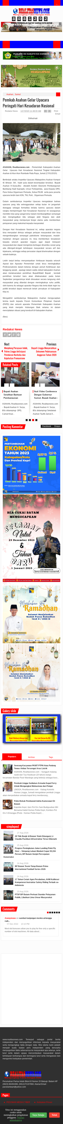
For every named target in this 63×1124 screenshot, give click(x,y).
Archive (31, 757)
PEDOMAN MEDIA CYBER (18, 1102)
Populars (12, 756)
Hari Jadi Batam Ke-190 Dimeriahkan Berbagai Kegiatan (42, 739)
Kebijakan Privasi (44, 1102)
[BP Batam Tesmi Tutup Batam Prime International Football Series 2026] (8, 867)
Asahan (9, 94)
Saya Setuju (38, 1115)
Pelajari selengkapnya (17, 1118)
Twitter (9, 334)
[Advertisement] (31, 990)
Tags (51, 757)
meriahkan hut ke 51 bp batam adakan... (37, 918)
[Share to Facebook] (17, 377)
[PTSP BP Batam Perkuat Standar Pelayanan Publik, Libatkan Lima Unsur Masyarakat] (8, 895)
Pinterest (18, 334)
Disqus (57, 426)
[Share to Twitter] (21, 377)
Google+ (14, 334)
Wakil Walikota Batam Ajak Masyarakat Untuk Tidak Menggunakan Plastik (18, 741)
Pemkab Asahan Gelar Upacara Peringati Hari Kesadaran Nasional (28, 103)
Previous (3, 374)
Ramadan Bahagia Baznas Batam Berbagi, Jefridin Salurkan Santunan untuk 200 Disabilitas (15, 397)
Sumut (18, 94)
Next (58, 374)
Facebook (5, 334)
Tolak (54, 1115)
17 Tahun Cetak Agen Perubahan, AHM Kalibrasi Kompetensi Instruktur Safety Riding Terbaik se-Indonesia (37, 882)
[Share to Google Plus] (25, 377)
